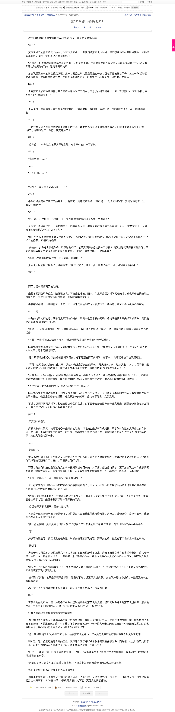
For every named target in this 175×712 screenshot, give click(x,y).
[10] (101, 702)
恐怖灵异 (85, 2)
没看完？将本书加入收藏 (42, 687)
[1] (81, 702)
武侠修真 (37, 2)
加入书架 (128, 15)
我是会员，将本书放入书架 (68, 687)
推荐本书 (138, 15)
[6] (92, 702)
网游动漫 (69, 2)
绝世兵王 (51, 15)
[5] (89, 702)
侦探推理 (61, 2)
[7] (94, 702)
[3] (85, 702)
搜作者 (149, 2)
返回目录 (87, 27)
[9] (98, 702)
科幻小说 (77, 2)
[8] (96, 702)
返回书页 (147, 15)
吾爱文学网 (29, 15)
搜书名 (142, 2)
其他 (99, 2)
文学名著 (93, 2)
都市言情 (45, 2)
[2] (83, 702)
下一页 (98, 27)
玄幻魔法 (30, 2)
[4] (87, 702)
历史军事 (53, 2)
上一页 (76, 27)
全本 (104, 2)
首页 (23, 2)
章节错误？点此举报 (91, 687)
